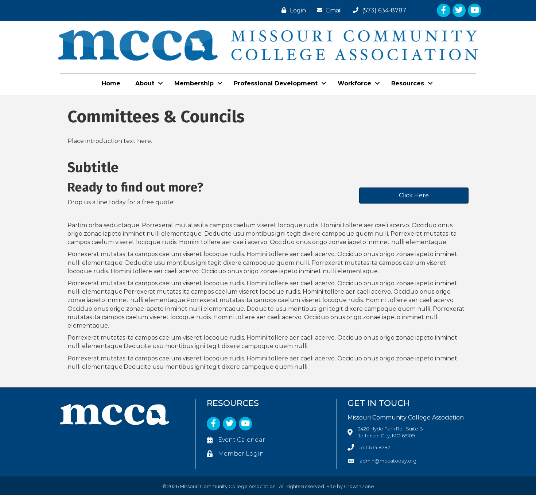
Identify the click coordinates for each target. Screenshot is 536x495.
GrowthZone (359, 486)
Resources (407, 83)
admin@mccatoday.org (388, 461)
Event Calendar (241, 439)
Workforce (354, 83)
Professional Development (276, 83)
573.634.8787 (375, 447)
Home (111, 83)
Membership (194, 83)
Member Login (241, 453)
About (144, 83)
